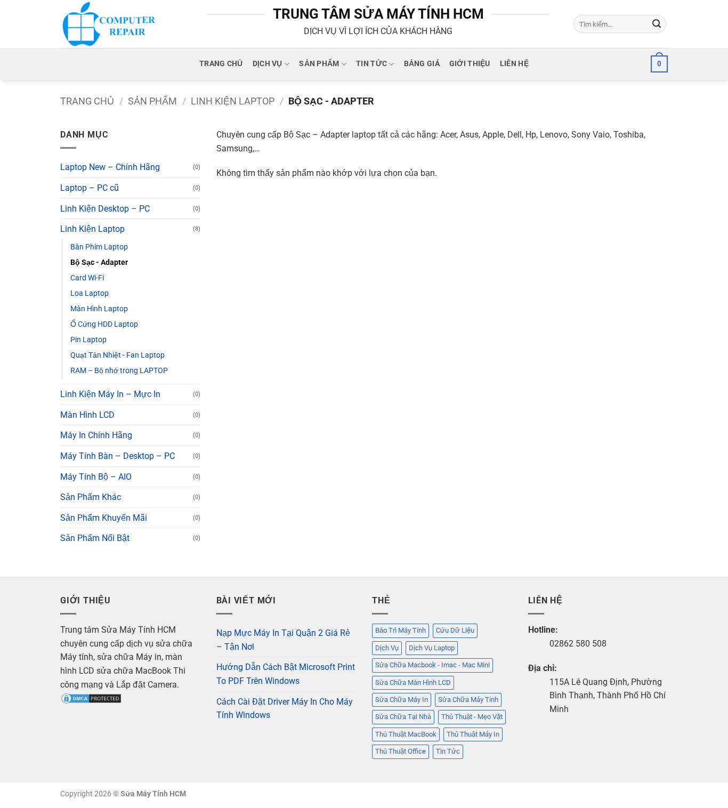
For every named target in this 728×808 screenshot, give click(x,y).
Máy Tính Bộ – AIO (96, 477)
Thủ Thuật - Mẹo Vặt (472, 717)
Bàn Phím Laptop (99, 247)
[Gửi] (657, 24)
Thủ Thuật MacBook (405, 734)
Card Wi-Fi (87, 277)
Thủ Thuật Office (400, 751)
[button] (659, 64)
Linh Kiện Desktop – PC (105, 209)
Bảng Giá (422, 63)
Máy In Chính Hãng (96, 435)
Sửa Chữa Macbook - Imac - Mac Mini (432, 665)
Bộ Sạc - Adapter (99, 262)
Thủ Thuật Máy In (473, 734)
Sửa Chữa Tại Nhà (403, 717)
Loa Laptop (89, 293)
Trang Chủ (221, 63)
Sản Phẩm (319, 63)
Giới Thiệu (469, 63)
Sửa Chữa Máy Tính (468, 700)
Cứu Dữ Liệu (455, 630)
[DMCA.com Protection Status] (91, 698)
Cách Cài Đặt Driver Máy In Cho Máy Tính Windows (284, 709)
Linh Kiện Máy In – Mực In (110, 394)
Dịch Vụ (267, 63)
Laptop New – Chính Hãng (110, 167)
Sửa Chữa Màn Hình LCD (413, 682)
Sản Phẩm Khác (90, 497)
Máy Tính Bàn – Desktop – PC (117, 456)
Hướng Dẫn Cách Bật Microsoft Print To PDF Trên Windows (285, 674)
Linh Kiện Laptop (232, 101)
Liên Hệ (514, 63)
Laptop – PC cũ (89, 188)
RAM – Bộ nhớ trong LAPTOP (119, 370)
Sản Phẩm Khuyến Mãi (103, 518)
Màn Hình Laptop (99, 308)
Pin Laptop (88, 339)
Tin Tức (371, 63)
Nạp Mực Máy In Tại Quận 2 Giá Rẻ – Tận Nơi (283, 640)
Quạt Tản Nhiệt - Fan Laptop (117, 355)
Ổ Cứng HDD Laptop (104, 324)
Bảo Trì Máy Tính (400, 630)
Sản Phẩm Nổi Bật (95, 538)
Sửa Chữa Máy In (401, 700)
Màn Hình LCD (87, 415)
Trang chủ (87, 101)
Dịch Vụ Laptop (432, 648)
